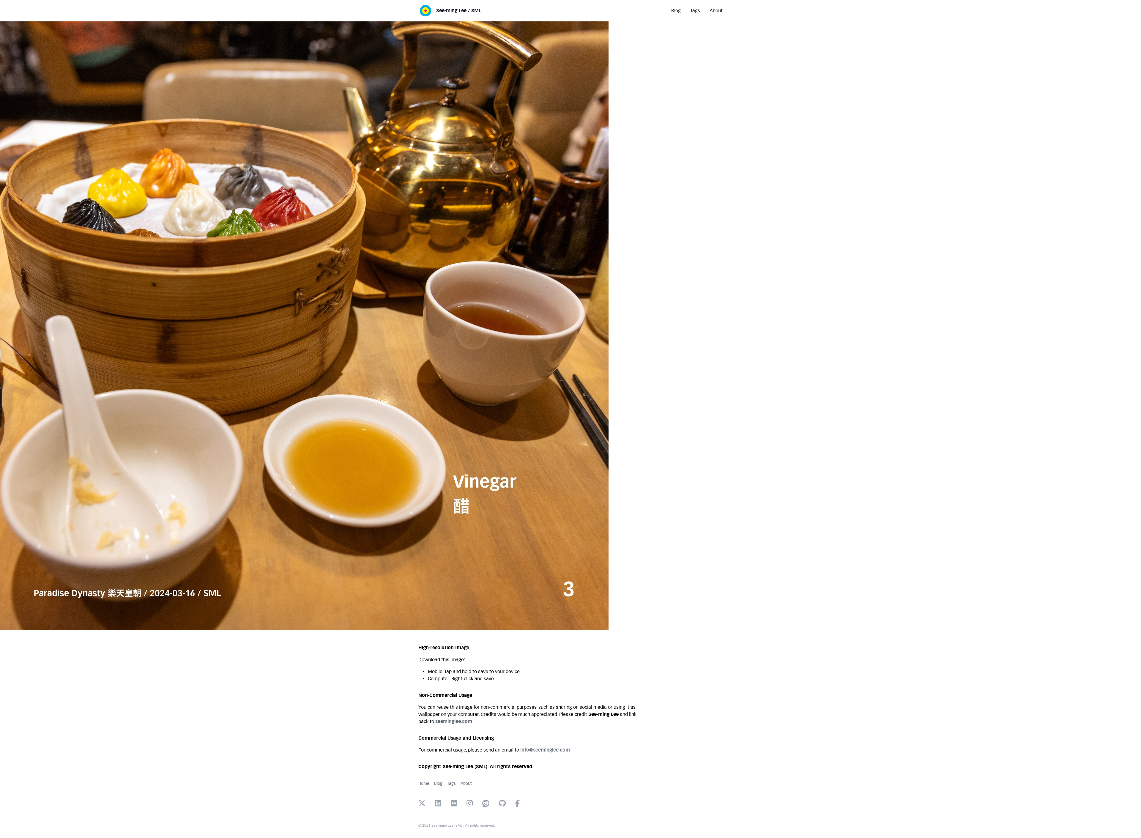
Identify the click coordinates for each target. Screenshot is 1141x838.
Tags (451, 783)
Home (423, 783)
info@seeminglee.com (545, 750)
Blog (438, 783)
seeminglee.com (453, 721)
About (466, 783)
